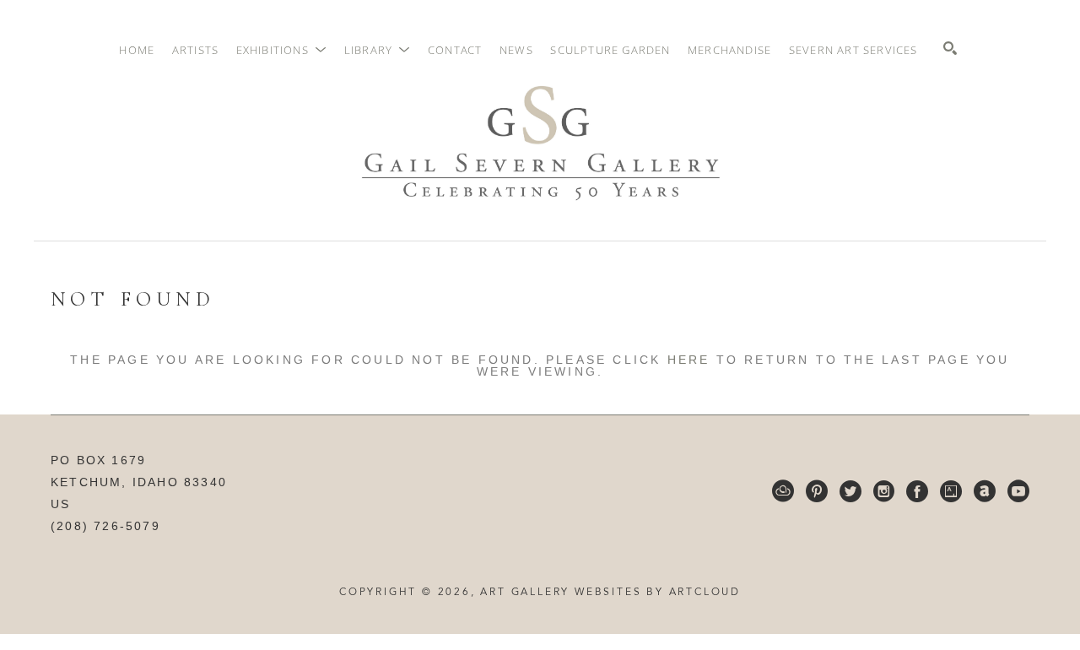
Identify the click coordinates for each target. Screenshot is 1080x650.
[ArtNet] (985, 491)
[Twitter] (850, 491)
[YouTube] (1018, 491)
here (688, 359)
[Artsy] (951, 491)
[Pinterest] (817, 491)
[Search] (950, 48)
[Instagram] (883, 491)
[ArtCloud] (783, 491)
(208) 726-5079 (105, 526)
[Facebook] (917, 491)
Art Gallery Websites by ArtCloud (610, 593)
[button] (281, 49)
